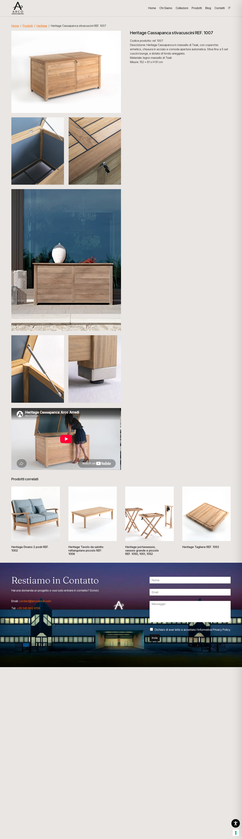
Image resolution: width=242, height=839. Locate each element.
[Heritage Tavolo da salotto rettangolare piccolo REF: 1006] (92, 514)
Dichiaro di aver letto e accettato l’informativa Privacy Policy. (193, 629)
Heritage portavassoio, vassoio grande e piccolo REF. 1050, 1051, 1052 (142, 550)
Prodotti (28, 26)
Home (15, 26)
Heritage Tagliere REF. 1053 (200, 547)
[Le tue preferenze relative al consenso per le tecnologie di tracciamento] (235, 832)
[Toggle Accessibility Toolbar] (235, 823)
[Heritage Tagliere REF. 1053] (206, 514)
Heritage (41, 26)
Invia (154, 638)
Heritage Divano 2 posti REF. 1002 (30, 548)
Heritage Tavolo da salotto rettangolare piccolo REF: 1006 (85, 550)
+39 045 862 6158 (28, 608)
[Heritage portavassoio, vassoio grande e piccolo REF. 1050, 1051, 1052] (149, 514)
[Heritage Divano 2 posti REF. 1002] (35, 514)
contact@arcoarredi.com (34, 601)
